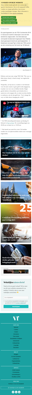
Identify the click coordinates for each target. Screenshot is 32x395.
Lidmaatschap (16, 343)
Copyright (16, 345)
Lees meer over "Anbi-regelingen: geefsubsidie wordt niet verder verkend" (16, 233)
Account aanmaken (16, 356)
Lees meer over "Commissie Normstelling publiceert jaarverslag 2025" (16, 213)
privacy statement (21, 303)
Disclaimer (16, 347)
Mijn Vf (16, 352)
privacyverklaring (18, 13)
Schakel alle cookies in (8, 17)
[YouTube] (19, 392)
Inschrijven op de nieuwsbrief (17, 387)
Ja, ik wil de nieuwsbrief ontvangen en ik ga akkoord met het (16, 302)
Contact (16, 331)
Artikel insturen (16, 370)
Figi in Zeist (10, 123)
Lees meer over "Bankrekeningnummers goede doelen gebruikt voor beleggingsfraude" (16, 254)
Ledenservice (16, 358)
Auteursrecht (16, 340)
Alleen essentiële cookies (9, 23)
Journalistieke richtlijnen (16, 338)
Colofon (16, 329)
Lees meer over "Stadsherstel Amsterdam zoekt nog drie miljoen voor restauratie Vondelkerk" (16, 192)
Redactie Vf (28, 70)
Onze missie (16, 336)
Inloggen (16, 354)
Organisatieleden (16, 361)
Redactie (16, 327)
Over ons (16, 325)
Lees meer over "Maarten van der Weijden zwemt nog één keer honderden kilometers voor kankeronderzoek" (16, 169)
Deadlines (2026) (16, 376)
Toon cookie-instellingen (8, 20)
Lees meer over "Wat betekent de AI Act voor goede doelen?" (16, 148)
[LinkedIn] (16, 392)
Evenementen (16, 372)
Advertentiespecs (16, 374)
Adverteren (16, 334)
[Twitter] (13, 392)
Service (16, 368)
